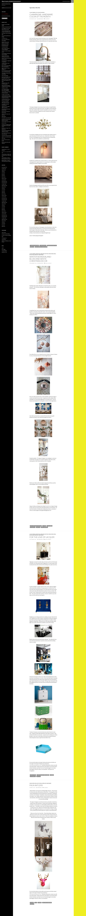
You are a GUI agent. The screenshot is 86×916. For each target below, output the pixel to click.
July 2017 (3, 171)
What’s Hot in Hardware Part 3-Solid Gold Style (6, 155)
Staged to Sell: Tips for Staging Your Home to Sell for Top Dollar (6, 80)
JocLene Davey (4, 149)
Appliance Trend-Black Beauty (6, 136)
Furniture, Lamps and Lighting (42, 253)
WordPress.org (4, 252)
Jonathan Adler (43, 245)
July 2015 (3, 205)
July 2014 (3, 222)
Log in (3, 247)
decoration (32, 527)
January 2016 (4, 196)
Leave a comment (48, 263)
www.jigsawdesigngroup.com (35, 765)
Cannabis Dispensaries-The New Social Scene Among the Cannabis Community (6, 96)
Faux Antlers (36, 785)
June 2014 (3, 223)
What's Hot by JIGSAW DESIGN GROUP (11, 1)
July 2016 (3, 188)
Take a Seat (3, 138)
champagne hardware (34, 245)
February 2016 (4, 195)
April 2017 (3, 175)
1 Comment (46, 787)
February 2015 (4, 212)
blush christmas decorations (35, 525)
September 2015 (4, 202)
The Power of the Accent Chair (6, 135)
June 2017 (3, 172)
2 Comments (47, 18)
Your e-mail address (5, 13)
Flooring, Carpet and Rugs (6, 233)
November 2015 (4, 199)
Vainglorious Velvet (5, 87)
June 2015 (3, 206)
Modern (39, 902)
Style (37, 12)
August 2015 (4, 203)
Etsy (36, 902)
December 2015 (4, 198)
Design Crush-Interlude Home (6, 26)
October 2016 (4, 184)
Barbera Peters (4, 160)
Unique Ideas (51, 253)
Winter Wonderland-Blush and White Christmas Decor (40, 259)
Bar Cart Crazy (4, 123)
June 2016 (3, 189)
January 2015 (4, 213)
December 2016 (4, 181)
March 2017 (4, 177)
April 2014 (3, 226)
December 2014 (4, 215)
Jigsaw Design (40, 18)
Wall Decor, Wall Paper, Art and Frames (42, 254)
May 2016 (3, 191)
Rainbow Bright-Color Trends (6, 121)
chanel (44, 525)
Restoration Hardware (47, 902)
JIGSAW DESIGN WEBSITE (66, 1)
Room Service (32, 776)
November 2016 (4, 182)
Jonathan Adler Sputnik (52, 245)
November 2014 (4, 216)
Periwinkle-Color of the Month (6, 117)
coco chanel (49, 525)
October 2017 (4, 168)
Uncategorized (41, 12)
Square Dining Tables (5, 75)
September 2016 (4, 185)
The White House (4, 38)
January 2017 (4, 179)
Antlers (31, 902)
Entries (3, 249)
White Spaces (4, 116)
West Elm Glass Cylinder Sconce (41, 246)
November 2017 (4, 167)
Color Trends (32, 12)
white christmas (44, 527)
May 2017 (3, 174)
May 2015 (3, 208)
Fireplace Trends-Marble (5, 94)
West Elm (32, 246)
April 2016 (3, 192)
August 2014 (4, 220)
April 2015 (3, 209)
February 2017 (4, 178)
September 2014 (4, 219)
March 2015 (4, 210)
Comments (4, 250)
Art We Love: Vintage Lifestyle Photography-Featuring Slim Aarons (6, 125)
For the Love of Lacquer (41, 537)
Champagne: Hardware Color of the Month (41, 15)
